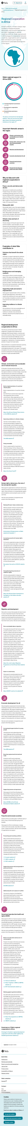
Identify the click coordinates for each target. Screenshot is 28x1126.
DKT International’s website (12, 986)
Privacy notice (4, 1068)
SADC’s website (9, 859)
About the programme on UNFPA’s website (14, 1017)
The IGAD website (8, 438)
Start (2, 8)
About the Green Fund (9, 471)
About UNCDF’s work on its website (12, 691)
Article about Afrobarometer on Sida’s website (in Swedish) (13, 532)
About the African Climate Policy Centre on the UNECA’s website (13, 413)
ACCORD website (7, 885)
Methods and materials (6, 1061)
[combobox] (17, 2)
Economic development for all (17, 155)
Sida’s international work (11, 8)
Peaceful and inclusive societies (15, 162)
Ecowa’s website (9, 857)
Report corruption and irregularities (9, 1064)
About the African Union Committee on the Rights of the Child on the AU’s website (13, 595)
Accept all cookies (10, 1114)
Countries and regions (8, 10)
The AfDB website (8, 749)
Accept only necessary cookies (13, 1118)
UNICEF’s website (9, 1020)
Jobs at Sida (4, 1066)
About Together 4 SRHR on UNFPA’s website (14, 983)
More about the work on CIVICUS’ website (14, 564)
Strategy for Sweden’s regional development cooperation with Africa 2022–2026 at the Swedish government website (13, 1033)
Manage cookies (9, 1122)
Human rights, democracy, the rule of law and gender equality (17, 143)
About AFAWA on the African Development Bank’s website (10, 802)
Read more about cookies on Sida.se (13, 1110)
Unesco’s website (10, 980)
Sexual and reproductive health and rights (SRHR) (16, 168)
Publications (4, 1059)
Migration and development (17, 149)
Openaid (3, 1081)
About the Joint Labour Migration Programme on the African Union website (14, 663)
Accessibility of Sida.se (7, 1071)
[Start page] (4, 3)
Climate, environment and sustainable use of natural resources (16, 137)
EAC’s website (9, 861)
